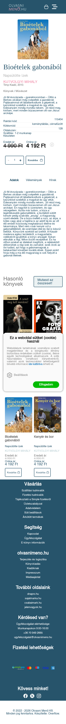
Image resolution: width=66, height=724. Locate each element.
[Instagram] (39, 696)
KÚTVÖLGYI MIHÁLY (20, 82)
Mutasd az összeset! (45, 281)
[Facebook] (25, 696)
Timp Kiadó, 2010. (13, 85)
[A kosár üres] (46, 7)
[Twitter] (32, 696)
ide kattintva (35, 364)
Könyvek (8, 91)
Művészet (21, 91)
